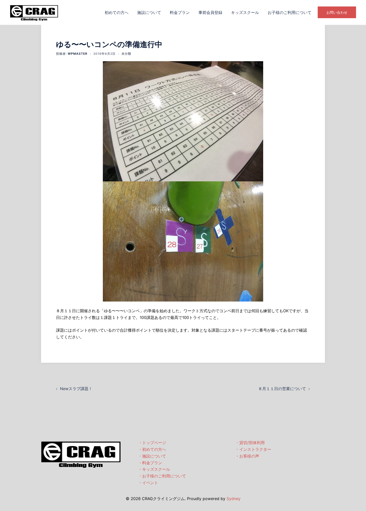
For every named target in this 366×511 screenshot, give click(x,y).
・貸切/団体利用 (250, 442)
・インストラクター (253, 449)
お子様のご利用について (289, 12)
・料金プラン (150, 462)
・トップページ (152, 442)
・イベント (148, 482)
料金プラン (180, 12)
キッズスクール (245, 12)
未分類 (126, 53)
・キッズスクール (154, 469)
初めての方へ (116, 12)
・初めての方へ (152, 449)
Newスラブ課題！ (76, 388)
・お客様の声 (247, 456)
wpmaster (77, 53)
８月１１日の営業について (282, 388)
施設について (149, 12)
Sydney (234, 498)
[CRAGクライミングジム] (34, 11)
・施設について (152, 456)
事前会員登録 (210, 12)
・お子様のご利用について (162, 475)
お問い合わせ (336, 12)
